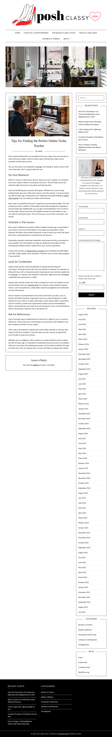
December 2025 (84, 354)
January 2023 (83, 528)
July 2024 (82, 438)
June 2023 (82, 503)
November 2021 (84, 597)
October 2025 (83, 364)
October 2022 (83, 543)
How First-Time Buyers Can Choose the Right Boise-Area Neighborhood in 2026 (88, 114)
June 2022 (82, 562)
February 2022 (83, 582)
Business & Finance (51, 39)
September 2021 (84, 602)
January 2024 (83, 468)
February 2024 (83, 463)
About (67, 39)
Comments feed (84, 667)
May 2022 (82, 567)
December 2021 (84, 592)
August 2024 (83, 433)
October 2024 (83, 424)
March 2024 (82, 458)
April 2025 (82, 394)
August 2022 (83, 553)
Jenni (40, 151)
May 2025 (82, 389)
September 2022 (84, 548)
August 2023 (83, 493)
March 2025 (82, 399)
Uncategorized (83, 645)
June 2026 (82, 324)
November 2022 (84, 538)
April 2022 (82, 572)
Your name (83, 207)
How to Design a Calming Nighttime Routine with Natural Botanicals (89, 147)
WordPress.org (83, 672)
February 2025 (83, 404)
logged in (36, 365)
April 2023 (82, 513)
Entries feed (82, 662)
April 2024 (82, 453)
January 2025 (83, 409)
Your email (83, 218)
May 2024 (82, 448)
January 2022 (83, 587)
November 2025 (84, 359)
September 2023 (84, 488)
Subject (81, 229)
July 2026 (82, 319)
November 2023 (84, 478)
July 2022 (82, 557)
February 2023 (83, 523)
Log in (80, 657)
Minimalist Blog (63, 734)
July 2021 (82, 612)
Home (17, 33)
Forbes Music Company (36, 251)
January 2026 (83, 349)
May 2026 (82, 329)
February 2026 (83, 344)
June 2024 (82, 443)
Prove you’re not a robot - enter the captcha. (90, 277)
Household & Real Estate (64, 33)
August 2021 (83, 607)
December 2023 (84, 473)
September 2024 (84, 428)
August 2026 (83, 314)
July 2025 (82, 379)
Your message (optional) (89, 240)
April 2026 (82, 334)
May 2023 (82, 508)
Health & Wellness (88, 33)
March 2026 (82, 339)
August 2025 (83, 374)
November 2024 (84, 419)
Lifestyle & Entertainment (36, 33)
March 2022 (82, 577)
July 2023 (82, 498)
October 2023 (83, 483)
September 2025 (84, 369)
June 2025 (82, 384)
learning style (33, 285)
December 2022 (84, 533)
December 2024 (84, 414)
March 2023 (82, 518)
